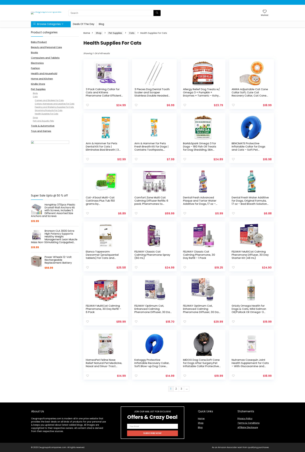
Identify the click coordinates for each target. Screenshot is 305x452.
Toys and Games (41, 131)
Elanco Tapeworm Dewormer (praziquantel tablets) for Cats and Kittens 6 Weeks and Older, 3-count (103, 258)
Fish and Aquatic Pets (43, 121)
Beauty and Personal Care (46, 47)
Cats (35, 96)
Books (34, 52)
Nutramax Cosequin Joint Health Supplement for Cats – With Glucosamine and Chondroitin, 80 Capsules (250, 364)
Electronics (37, 63)
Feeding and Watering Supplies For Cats (54, 107)
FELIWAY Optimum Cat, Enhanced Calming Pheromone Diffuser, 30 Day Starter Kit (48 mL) (201, 310)
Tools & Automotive (42, 125)
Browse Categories (48, 24)
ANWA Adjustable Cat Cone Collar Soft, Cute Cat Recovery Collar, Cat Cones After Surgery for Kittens (250, 94)
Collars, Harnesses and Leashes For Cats (54, 103)
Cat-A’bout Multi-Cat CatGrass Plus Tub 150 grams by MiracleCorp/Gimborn (100, 202)
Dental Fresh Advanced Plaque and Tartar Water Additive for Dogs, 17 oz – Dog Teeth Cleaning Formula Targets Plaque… (200, 204)
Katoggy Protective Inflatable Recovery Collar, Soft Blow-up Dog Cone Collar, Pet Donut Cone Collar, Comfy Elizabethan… (152, 366)
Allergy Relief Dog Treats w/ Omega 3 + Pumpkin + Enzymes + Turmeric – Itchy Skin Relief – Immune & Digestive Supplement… (201, 95)
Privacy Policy (244, 418)
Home (86, 33)
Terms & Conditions (248, 423)
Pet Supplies (38, 89)
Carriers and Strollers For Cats (49, 100)
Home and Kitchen (42, 78)
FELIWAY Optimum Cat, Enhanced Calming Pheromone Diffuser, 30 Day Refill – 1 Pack (152, 310)
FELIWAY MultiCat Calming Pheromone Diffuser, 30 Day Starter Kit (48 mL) (250, 255)
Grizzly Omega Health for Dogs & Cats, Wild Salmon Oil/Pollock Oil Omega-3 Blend (249, 310)
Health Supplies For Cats (46, 113)
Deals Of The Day (83, 24)
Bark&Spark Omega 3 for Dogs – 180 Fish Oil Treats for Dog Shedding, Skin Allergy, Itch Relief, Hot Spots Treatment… (201, 149)
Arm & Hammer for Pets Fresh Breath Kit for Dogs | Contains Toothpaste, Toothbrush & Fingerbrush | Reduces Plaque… (152, 149)
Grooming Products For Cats (48, 110)
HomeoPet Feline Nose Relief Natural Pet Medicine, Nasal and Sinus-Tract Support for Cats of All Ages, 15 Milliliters (104, 366)
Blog (101, 24)
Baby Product (39, 42)
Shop (99, 33)
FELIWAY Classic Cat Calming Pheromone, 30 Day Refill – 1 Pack (199, 255)
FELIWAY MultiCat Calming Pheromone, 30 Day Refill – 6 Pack (103, 309)
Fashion (35, 68)
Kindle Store (38, 84)
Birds (35, 93)
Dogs (35, 117)
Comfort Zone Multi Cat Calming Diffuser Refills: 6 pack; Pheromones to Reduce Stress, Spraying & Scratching (151, 204)
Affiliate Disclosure (247, 427)
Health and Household (44, 73)
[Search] (157, 13)
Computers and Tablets (45, 57)
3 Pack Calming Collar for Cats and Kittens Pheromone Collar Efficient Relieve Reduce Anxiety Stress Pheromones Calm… (103, 95)
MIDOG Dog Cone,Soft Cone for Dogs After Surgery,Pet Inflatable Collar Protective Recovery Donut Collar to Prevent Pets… (201, 366)
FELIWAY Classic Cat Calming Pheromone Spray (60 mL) (152, 255)
